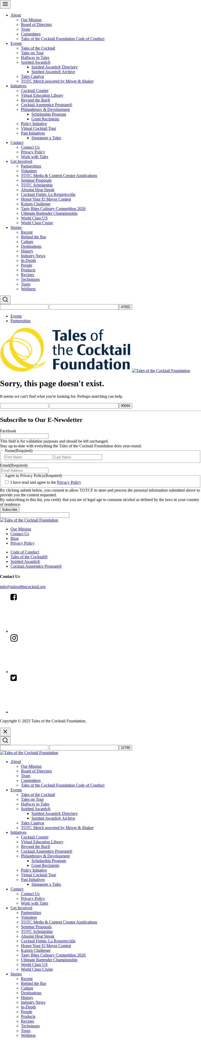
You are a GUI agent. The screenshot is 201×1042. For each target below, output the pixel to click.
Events (16, 43)
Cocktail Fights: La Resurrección (48, 194)
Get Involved (21, 161)
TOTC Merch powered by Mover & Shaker (57, 81)
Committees (31, 34)
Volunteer (29, 171)
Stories (16, 227)
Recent (26, 232)
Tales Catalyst (32, 76)
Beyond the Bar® (35, 100)
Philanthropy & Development (45, 109)
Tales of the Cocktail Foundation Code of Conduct (62, 38)
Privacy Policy (33, 152)
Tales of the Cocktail (38, 48)
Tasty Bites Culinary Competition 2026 (53, 208)
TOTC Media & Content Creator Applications (59, 175)
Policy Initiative (34, 123)
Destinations (31, 246)
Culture (27, 241)
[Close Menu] (5, 732)
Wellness (28, 289)
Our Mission (31, 20)
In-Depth (28, 260)
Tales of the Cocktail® (29, 557)
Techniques (30, 279)
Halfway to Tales (35, 57)
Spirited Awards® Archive (53, 71)
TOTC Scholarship (37, 185)
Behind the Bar (33, 237)
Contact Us (30, 147)
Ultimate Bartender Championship (49, 213)
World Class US (34, 218)
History (27, 251)
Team (25, 29)
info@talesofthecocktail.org (23, 586)
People (26, 265)
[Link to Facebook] (49, 631)
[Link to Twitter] (49, 712)
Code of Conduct (24, 552)
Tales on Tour (32, 53)
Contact (16, 142)
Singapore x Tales (46, 138)
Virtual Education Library (42, 95)
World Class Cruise (37, 223)
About (15, 15)
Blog (14, 538)
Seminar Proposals (36, 180)
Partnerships (31, 166)
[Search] (5, 300)
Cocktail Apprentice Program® (46, 105)
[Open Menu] (5, 4)
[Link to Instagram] (49, 671)
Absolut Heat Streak (37, 189)
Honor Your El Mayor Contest (46, 199)
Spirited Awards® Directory (54, 67)
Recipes (27, 274)
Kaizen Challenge (36, 204)
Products (28, 270)
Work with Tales (34, 156)
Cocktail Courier (34, 90)
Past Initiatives (33, 133)
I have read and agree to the (45, 482)
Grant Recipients (45, 119)
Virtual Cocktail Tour (38, 128)
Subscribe (9, 510)
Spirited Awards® (36, 62)
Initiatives (18, 86)
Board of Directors (36, 24)
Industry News (33, 256)
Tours (25, 284)
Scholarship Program (48, 114)
